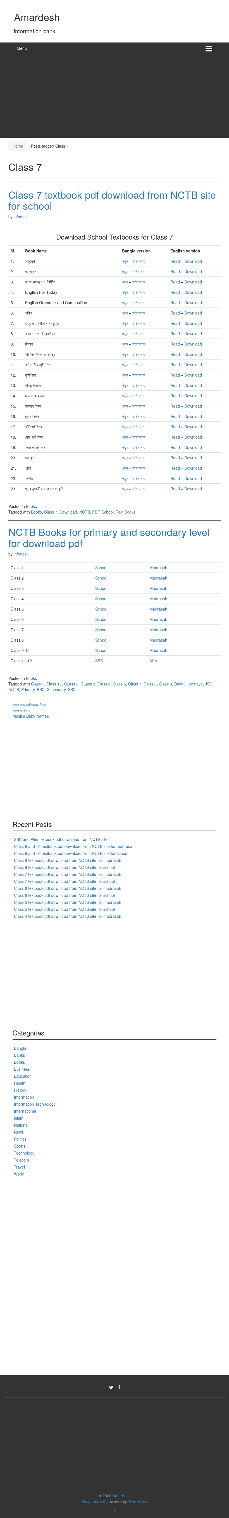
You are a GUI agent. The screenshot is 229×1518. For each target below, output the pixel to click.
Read (175, 261)
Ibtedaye (195, 684)
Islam (18, 1118)
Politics (20, 1139)
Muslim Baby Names (31, 716)
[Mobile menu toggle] (209, 48)
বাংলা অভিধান (21, 710)
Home (18, 146)
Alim (153, 660)
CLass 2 (71, 684)
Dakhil (179, 684)
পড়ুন (125, 261)
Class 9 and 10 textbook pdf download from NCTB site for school (71, 853)
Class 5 (119, 684)
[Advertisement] (114, 96)
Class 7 (50, 512)
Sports (19, 1146)
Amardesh (37, 17)
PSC (41, 689)
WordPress (138, 1501)
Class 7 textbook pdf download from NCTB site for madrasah (67, 874)
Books (31, 506)
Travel (19, 1167)
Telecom (21, 1160)
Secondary (56, 689)
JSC (208, 684)
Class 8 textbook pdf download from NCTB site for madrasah (67, 860)
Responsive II (93, 1501)
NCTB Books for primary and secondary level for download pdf (108, 537)
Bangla (20, 1048)
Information (24, 1097)
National (21, 1125)
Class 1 (37, 684)
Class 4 (104, 684)
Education (23, 1076)
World (19, 1174)
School (108, 512)
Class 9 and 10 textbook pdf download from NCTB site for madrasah (74, 846)
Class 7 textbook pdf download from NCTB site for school (112, 200)
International (25, 1111)
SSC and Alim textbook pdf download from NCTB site (61, 839)
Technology (24, 1153)
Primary (28, 689)
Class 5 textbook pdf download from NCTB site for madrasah (67, 902)
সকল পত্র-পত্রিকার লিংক (29, 705)
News (19, 1132)
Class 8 (150, 684)
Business (22, 1069)
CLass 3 (88, 684)
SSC (99, 660)
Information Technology (35, 1104)
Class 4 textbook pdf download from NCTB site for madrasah (67, 916)
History (20, 1090)
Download (193, 261)
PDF (95, 512)
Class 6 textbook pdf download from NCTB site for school (64, 895)
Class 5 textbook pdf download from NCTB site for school (64, 909)
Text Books (125, 512)
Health (19, 1083)
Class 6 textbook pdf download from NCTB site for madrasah (67, 888)
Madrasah (158, 567)
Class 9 (165, 684)
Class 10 (54, 684)
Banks (19, 1055)
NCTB (84, 512)
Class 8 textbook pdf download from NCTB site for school (64, 867)
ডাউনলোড (138, 261)
